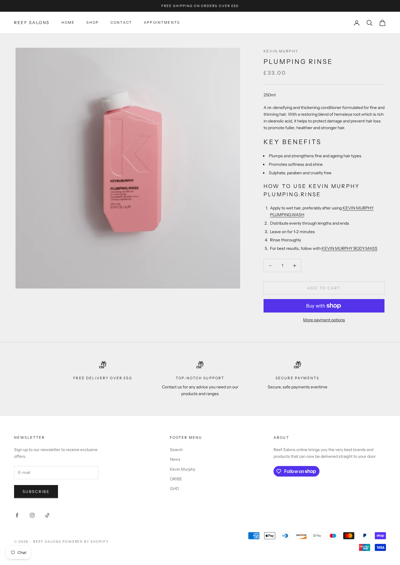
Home (68, 23)
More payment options (324, 319)
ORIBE (176, 479)
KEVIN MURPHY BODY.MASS (349, 248)
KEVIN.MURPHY (281, 51)
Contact (121, 23)
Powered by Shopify (85, 542)
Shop (92, 23)
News (175, 459)
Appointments (162, 23)
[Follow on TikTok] (47, 515)
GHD (174, 488)
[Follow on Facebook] (17, 515)
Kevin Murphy (182, 469)
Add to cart (324, 288)
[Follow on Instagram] (32, 515)
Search (176, 449)
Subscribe (36, 491)
